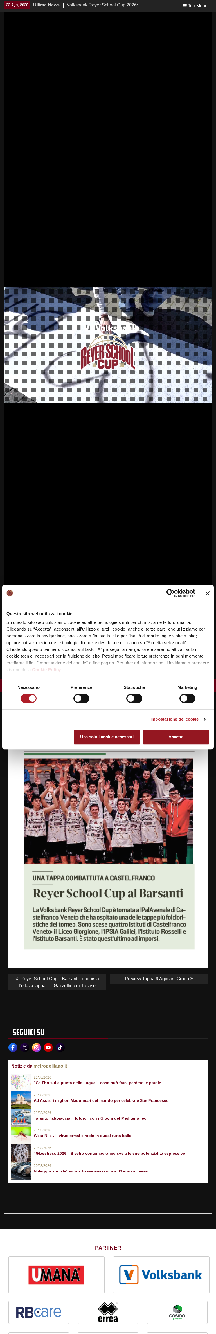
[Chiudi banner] (208, 593)
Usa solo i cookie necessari (107, 736)
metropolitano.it (50, 1066)
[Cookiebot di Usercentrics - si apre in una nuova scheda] (170, 593)
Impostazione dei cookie (174, 719)
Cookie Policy (46, 669)
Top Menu (198, 5)
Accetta (175, 736)
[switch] (81, 698)
